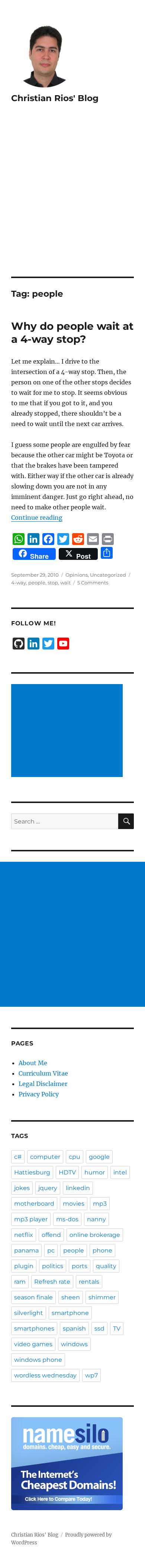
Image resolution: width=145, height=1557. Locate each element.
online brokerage (95, 1234)
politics (52, 1266)
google (99, 1156)
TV (116, 1328)
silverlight (28, 1312)
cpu (74, 1156)
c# (18, 1156)
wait (65, 583)
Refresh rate (52, 1281)
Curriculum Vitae (43, 1073)
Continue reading (36, 517)
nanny (96, 1219)
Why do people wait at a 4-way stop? (72, 332)
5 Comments (92, 583)
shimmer (102, 1297)
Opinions (76, 575)
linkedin (78, 1188)
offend (51, 1234)
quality (106, 1266)
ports (79, 1266)
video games (33, 1344)
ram (20, 1281)
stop (53, 583)
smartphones (34, 1328)
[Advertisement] (72, 200)
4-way (18, 583)
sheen (70, 1297)
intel (120, 1172)
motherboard (34, 1203)
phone (102, 1250)
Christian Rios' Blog (55, 98)
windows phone (38, 1359)
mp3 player (31, 1219)
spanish (74, 1328)
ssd (99, 1328)
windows (74, 1344)
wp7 (91, 1375)
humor (94, 1172)
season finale (33, 1297)
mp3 (100, 1203)
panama (26, 1250)
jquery (47, 1188)
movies (73, 1203)
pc (51, 1250)
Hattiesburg (32, 1172)
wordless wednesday (45, 1375)
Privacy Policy (39, 1094)
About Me (33, 1063)
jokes (22, 1188)
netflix (23, 1234)
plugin (23, 1266)
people (36, 583)
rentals (89, 1281)
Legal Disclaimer (43, 1083)
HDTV (67, 1172)
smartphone (70, 1312)
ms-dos (67, 1219)
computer (45, 1156)
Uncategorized (108, 575)
